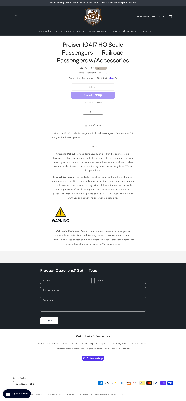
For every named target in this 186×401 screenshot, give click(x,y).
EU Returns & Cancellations (117, 348)
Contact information (117, 394)
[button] (16, 17)
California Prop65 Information (70, 348)
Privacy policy (71, 394)
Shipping (83, 72)
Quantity (93, 112)
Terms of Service (69, 343)
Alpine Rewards (94, 348)
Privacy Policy (103, 343)
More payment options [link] (93, 102)
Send (49, 320)
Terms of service (85, 394)
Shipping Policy (120, 343)
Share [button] (94, 146)
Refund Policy (86, 343)
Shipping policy (101, 394)
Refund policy (57, 394)
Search (41, 343)
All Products (53, 343)
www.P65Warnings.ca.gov (106, 244)
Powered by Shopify (41, 394)
